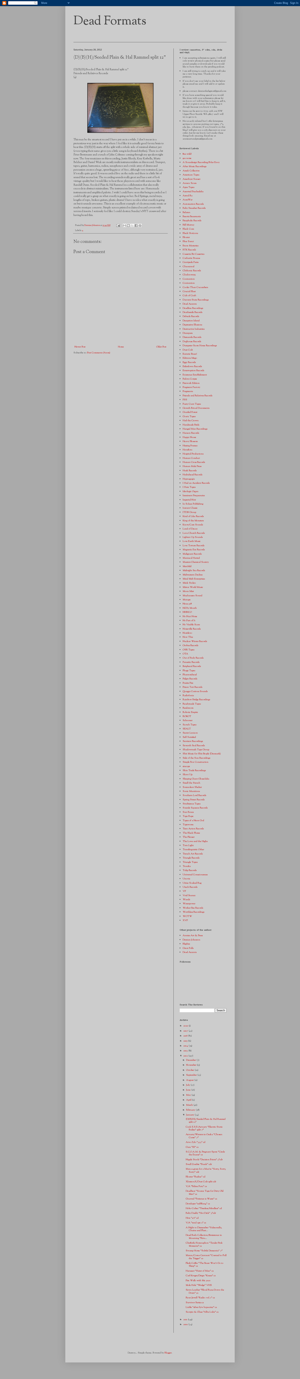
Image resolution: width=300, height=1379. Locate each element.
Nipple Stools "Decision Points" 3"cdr (204, 1159)
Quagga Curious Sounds (195, 691)
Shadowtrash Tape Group (196, 749)
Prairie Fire (188, 683)
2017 (186, 1031)
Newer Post (80, 347)
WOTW (187, 916)
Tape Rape (188, 816)
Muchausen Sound (192, 595)
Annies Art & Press (193, 935)
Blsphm (186, 944)
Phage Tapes (189, 670)
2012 (185, 1056)
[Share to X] (132, 225)
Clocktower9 (189, 275)
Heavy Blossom (190, 441)
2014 (186, 1046)
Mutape (187, 600)
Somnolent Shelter (192, 787)
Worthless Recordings (193, 912)
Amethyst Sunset (191, 179)
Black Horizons (190, 233)
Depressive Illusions (192, 325)
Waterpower (189, 904)
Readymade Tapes (192, 704)
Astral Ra (187, 196)
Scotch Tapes (189, 725)
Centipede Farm (191, 262)
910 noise (187, 158)
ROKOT (187, 716)
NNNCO (187, 612)
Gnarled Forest (190, 412)
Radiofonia (188, 695)
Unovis (186, 879)
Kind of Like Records (193, 516)
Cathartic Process (191, 258)
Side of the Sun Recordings (196, 758)
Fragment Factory (191, 387)
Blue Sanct (188, 241)
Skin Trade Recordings (194, 770)
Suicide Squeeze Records (195, 808)
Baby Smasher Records (194, 208)
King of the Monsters (193, 521)
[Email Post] (117, 225)
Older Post (161, 347)
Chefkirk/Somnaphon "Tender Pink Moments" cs (204, 1244)
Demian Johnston (191, 940)
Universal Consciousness (195, 875)
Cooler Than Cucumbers (195, 287)
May (188, 1095)
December (191, 1060)
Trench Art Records (193, 854)
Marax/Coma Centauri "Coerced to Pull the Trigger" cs (206, 1257)
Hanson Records (191, 433)
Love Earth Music (192, 541)
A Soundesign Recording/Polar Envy (201, 162)
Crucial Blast (189, 291)
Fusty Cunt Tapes (192, 404)
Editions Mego (190, 358)
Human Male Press (192, 466)
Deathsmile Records (192, 312)
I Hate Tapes (189, 487)
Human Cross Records (194, 462)
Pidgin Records (190, 679)
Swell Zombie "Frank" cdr (199, 1164)
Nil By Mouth (190, 608)
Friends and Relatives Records (197, 396)
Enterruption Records (193, 370)
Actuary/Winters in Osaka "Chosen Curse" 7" (204, 1136)
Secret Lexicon (190, 733)
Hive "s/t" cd (192, 1218)
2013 (185, 1051)
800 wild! (187, 154)
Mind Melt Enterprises (194, 579)
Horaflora (187, 450)
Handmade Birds (191, 425)
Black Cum (188, 229)
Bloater (186, 237)
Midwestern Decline (193, 575)
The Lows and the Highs (195, 841)
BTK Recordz (189, 250)
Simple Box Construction (195, 762)
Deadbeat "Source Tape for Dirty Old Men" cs (204, 1192)
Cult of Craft (189, 295)
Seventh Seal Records (194, 745)
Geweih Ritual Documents (196, 408)
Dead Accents (190, 304)
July (188, 1085)
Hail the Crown (191, 420)
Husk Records (190, 470)
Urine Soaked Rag (192, 883)
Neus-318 (187, 604)
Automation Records (193, 204)
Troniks (187, 866)
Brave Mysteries (190, 246)
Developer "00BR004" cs (198, 1204)
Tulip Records (190, 870)
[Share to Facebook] (136, 225)
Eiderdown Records (192, 366)
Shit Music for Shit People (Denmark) (202, 754)
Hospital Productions (193, 454)
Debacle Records (191, 316)
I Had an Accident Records (196, 483)
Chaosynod (188, 266)
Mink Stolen (189, 583)
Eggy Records (189, 362)
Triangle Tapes (190, 862)
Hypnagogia (189, 479)
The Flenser (188, 837)
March (189, 1105)
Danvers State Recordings (196, 300)
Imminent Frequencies (194, 495)
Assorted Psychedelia (193, 191)
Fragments (188, 391)
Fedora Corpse (190, 379)
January (190, 1115)
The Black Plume (191, 833)
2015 (185, 1041)
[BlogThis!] (128, 225)
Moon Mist (188, 591)
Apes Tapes (188, 187)
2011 (185, 1319)
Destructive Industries (193, 329)
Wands (186, 899)
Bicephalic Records (192, 220)
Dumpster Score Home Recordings (200, 345)
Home (121, 347)
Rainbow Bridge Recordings (196, 699)
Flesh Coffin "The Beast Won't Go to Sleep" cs (204, 1264)
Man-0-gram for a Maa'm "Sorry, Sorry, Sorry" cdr (206, 1170)
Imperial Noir (189, 500)
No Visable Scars (191, 624)
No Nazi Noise (190, 616)
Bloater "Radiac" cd (195, 1177)
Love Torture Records (193, 545)
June (188, 1090)
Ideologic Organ (190, 491)
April (189, 1100)
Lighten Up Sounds (193, 537)
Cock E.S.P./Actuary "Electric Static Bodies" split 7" (204, 1128)
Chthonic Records (192, 270)
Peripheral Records (192, 666)
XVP (185, 920)
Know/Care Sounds (193, 525)
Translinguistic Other (193, 849)
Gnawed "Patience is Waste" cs (201, 1199)
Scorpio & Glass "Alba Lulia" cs (202, 1312)
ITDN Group (189, 512)
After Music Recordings (194, 166)
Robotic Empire (190, 712)
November (191, 1065)
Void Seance (189, 895)
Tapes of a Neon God (193, 820)
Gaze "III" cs (192, 1147)
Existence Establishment (195, 375)
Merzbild (187, 566)
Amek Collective (191, 171)
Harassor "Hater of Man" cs (199, 1271)
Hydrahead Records (192, 475)
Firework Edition (191, 383)
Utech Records (190, 887)
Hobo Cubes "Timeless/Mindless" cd (204, 1208)
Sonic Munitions (191, 791)
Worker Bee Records (193, 908)
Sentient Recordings (193, 741)
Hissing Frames (190, 446)
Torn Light (188, 845)
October (190, 1070)
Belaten (186, 212)
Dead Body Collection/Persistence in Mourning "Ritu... (204, 1236)
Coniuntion (189, 279)
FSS (185, 400)
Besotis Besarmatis (192, 216)
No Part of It (189, 620)
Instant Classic (190, 508)
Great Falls (188, 948)
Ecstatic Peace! (190, 354)
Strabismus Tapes (191, 804)
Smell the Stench (191, 783)
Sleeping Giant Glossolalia (196, 779)
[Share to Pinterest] (140, 225)
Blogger (168, 1353)
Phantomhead (190, 675)
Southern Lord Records (194, 795)
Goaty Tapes (189, 416)
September (191, 1075)
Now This (188, 637)
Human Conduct (191, 458)
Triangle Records (191, 858)
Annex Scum (190, 183)
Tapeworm (188, 824)
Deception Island (191, 321)
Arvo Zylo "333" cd (195, 1142)
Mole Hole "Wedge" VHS (199, 1285)
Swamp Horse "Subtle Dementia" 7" (204, 1251)
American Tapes (191, 175)
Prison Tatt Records (192, 687)
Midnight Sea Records (194, 570)
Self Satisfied (189, 737)
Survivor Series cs (195, 1302)
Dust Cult (188, 350)
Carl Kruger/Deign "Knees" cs (201, 1275)
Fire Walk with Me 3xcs (198, 1280)
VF (184, 891)
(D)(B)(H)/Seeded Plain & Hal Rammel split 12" (206, 1120)
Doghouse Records (192, 341)
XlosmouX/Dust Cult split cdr (201, 1182)
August (190, 1080)
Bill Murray (188, 225)
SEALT (187, 729)
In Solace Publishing (193, 504)
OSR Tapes (188, 650)
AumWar (187, 200)
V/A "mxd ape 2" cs (196, 1223)
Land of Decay (190, 529)
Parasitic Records (191, 662)
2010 (185, 1324)
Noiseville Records (192, 629)
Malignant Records (192, 554)
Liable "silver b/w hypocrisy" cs (201, 1307)
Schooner (187, 720)
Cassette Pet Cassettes (193, 254)
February (191, 1110)
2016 (185, 1036)
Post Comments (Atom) (98, 353)
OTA (185, 654)
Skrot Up (187, 774)
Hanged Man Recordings (195, 429)
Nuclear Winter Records (195, 641)
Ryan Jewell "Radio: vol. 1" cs (200, 1298)
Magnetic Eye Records (194, 550)
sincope (186, 766)
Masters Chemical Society (196, 562)
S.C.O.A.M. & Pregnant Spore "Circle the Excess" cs (205, 1153)
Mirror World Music (193, 587)
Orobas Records (190, 645)
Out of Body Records (193, 658)
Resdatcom (188, 708)
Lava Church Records (194, 533)
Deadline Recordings (193, 308)
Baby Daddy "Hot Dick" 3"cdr (201, 1213)
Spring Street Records (193, 800)
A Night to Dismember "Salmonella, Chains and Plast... (204, 1229)
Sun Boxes (188, 812)
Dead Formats (109, 21)
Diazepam (188, 333)
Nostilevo (187, 633)
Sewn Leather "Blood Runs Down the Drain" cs (205, 1291)
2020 (186, 1026)
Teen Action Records (193, 829)
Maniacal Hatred (191, 558)
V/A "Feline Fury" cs (196, 1186)
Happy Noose (189, 437)
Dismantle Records (192, 337)
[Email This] (124, 225)
